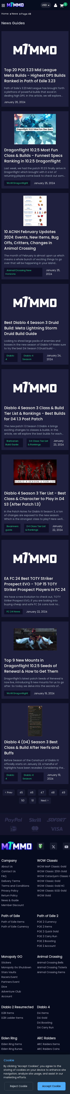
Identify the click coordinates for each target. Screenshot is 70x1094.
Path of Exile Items (12, 922)
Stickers (6, 962)
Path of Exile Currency (15, 926)
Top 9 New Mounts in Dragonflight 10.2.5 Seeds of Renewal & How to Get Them (31, 666)
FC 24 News (13, 611)
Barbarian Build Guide (11, 442)
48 (53, 792)
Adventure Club (11, 991)
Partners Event (10, 982)
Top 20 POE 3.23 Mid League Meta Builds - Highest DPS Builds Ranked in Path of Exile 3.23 (35, 75)
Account (6, 996)
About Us (7, 866)
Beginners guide (11, 528)
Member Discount (12, 905)
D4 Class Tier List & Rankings (38, 442)
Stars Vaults (8, 972)
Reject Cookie (18, 1086)
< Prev (8, 792)
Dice (4, 986)
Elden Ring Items (11, 1044)
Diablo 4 (9, 357)
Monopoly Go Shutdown (16, 967)
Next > (45, 800)
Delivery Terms (10, 881)
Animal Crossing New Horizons (18, 272)
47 (42, 792)
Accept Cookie (51, 1086)
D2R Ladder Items (12, 1018)
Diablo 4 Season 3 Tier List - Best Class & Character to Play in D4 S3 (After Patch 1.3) (35, 499)
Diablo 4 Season (27, 357)
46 (31, 792)
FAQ (3, 876)
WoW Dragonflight (17, 183)
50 (22, 800)
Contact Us (8, 871)
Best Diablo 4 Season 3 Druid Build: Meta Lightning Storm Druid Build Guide (31, 328)
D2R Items (7, 1013)
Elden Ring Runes (11, 1049)
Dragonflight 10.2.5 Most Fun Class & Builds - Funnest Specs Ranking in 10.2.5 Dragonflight (33, 155)
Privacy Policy (9, 890)
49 (63, 792)
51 (33, 800)
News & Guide (10, 900)
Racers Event (9, 977)
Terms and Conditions (15, 886)
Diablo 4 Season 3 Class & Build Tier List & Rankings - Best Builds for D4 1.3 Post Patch (34, 413)
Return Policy (9, 895)
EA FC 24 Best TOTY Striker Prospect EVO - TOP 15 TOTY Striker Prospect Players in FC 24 (35, 584)
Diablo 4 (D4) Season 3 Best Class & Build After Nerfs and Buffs (31, 747)
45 (21, 792)
